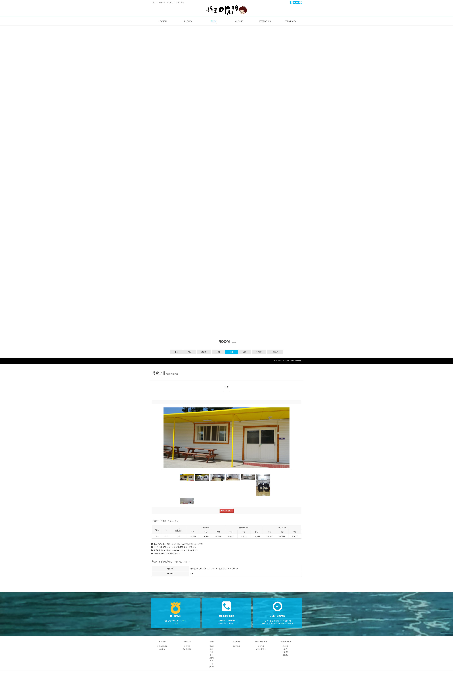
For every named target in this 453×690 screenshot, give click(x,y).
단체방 (259, 351)
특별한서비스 (187, 649)
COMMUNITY (290, 21)
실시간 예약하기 (261, 649)
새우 (189, 351)
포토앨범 (285, 655)
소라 (176, 351)
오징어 (204, 351)
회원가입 (162, 2)
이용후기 (285, 649)
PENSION (162, 21)
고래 (245, 351)
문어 (218, 351)
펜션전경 (187, 646)
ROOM (213, 21)
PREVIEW (188, 21)
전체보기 (275, 351)
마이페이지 (170, 2)
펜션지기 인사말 (162, 646)
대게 (231, 351)
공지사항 (285, 646)
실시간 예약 (180, 2)
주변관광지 (236, 646)
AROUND (239, 21)
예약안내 (261, 646)
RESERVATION (265, 21)
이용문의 (285, 652)
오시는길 (162, 649)
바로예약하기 (227, 510)
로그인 (154, 2)
